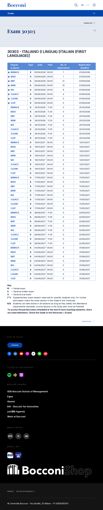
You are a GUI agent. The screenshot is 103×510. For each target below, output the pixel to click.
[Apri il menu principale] (94, 5)
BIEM (13, 85)
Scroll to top (86, 321)
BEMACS (15, 72)
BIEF (13, 81)
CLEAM (14, 98)
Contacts (14, 345)
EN (82, 5)
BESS (13, 76)
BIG (12, 90)
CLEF (13, 103)
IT (88, 5)
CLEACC (15, 94)
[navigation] (51, 13)
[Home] (16, 5)
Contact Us (88, 23)
